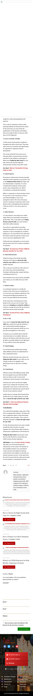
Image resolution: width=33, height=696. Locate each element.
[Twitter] (8, 646)
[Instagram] (12, 646)
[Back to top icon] (29, 692)
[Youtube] (17, 646)
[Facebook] (4, 646)
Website (5, 616)
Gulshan (15, 472)
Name (5, 602)
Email (5, 609)
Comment (6, 583)
